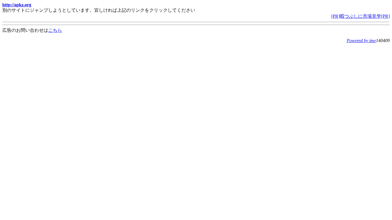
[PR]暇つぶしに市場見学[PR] (360, 16)
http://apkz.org (16, 4)
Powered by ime (361, 40)
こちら (55, 30)
